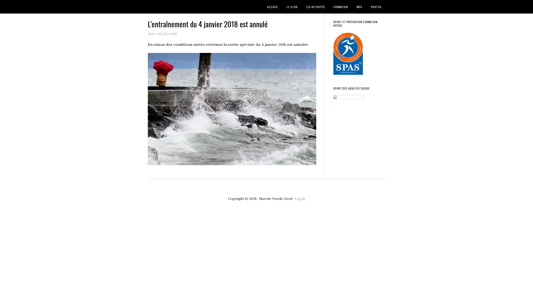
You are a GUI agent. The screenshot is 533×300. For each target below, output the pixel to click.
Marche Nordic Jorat (181, 7)
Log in (300, 198)
